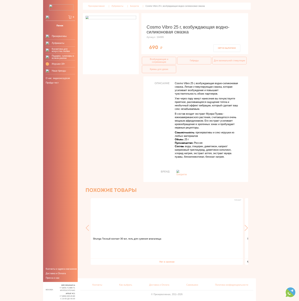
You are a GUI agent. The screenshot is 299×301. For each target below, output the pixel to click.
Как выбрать (125, 285)
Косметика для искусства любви (61, 50)
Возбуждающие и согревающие (159, 60)
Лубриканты (58, 43)
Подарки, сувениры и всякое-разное (63, 57)
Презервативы (59, 36)
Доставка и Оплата (56, 273)
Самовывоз (192, 285)
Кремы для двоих (159, 69)
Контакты (97, 285)
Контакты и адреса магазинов (61, 269)
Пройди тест (52, 82)
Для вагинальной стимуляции (229, 60)
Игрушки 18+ (58, 64)
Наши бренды (59, 71)
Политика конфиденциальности (231, 285)
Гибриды (194, 60)
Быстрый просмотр (166, 216)
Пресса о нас (53, 278)
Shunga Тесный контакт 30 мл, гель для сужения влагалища (127, 238)
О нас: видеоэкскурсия (58, 78)
